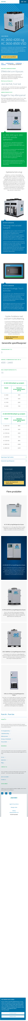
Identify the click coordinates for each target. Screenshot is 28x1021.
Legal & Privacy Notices (14, 804)
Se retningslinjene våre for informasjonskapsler (8, 1009)
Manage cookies (14, 807)
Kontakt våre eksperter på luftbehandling (12, 337)
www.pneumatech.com (14, 812)
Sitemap (14, 810)
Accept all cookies (12, 1013)
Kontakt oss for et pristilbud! (9, 57)
